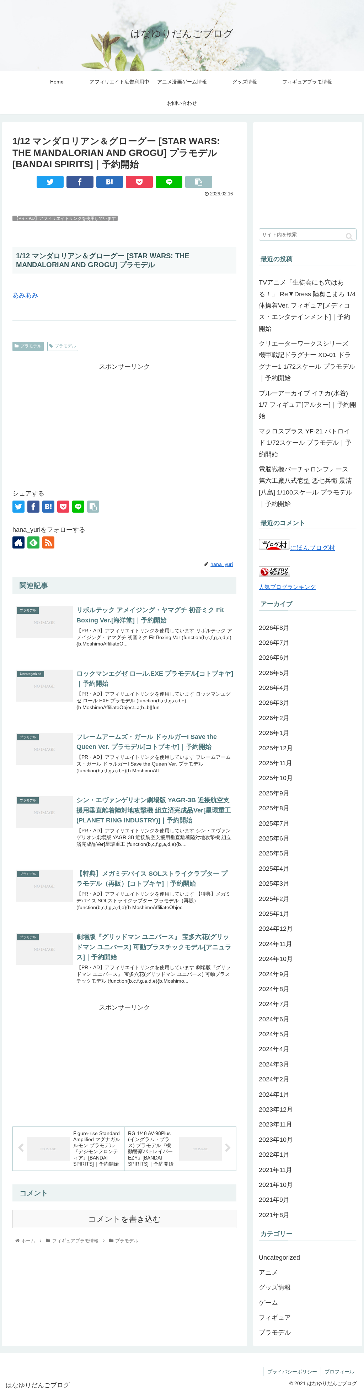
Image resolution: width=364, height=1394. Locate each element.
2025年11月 (275, 763)
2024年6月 (274, 1019)
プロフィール (339, 1371)
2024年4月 (274, 1049)
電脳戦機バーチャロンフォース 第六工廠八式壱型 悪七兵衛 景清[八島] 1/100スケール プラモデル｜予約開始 (305, 486)
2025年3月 (274, 883)
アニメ (268, 1272)
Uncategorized (279, 1257)
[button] (349, 236)
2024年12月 (276, 928)
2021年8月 (274, 1215)
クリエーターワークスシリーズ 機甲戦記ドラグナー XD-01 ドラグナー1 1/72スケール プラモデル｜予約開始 (307, 361)
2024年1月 (274, 1094)
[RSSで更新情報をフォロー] (48, 542)
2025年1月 (274, 913)
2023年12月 (276, 1109)
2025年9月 (274, 793)
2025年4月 (274, 868)
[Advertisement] (124, 422)
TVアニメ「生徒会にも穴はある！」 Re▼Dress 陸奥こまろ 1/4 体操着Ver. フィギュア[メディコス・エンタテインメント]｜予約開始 (307, 305)
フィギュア (275, 1317)
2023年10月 (276, 1139)
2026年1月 (274, 732)
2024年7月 (274, 1003)
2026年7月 (274, 642)
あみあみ (25, 295)
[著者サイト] (18, 542)
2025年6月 (274, 838)
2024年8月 (274, 989)
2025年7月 (274, 823)
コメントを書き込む (124, 1219)
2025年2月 (274, 898)
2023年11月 (275, 1124)
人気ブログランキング (287, 587)
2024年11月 (275, 943)
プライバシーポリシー (292, 1371)
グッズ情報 (275, 1287)
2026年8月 (274, 627)
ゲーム (268, 1302)
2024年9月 (274, 974)
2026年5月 (274, 672)
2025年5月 (274, 853)
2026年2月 (274, 718)
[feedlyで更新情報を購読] (33, 542)
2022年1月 (274, 1154)
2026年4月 (274, 687)
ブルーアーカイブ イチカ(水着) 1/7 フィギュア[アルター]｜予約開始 (307, 405)
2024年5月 (274, 1034)
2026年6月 (274, 657)
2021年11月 (275, 1169)
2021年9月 (274, 1199)
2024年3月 (274, 1064)
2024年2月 (274, 1079)
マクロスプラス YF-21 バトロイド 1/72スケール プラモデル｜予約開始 (305, 443)
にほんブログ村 (312, 547)
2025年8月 (274, 808)
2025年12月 (276, 748)
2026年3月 (274, 702)
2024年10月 (276, 958)
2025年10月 (276, 778)
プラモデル (31, 346)
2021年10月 (276, 1184)
